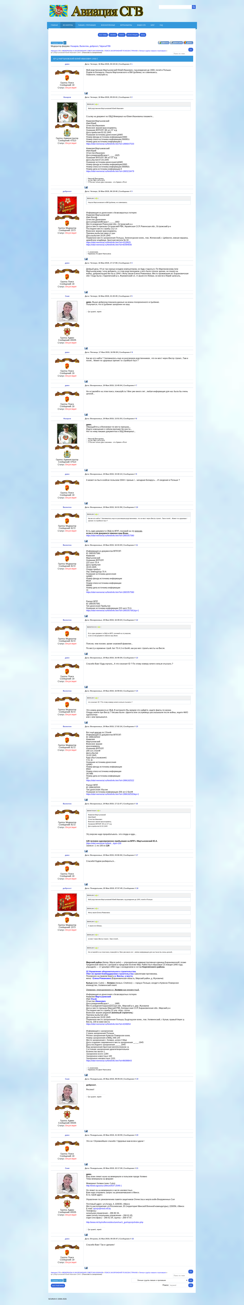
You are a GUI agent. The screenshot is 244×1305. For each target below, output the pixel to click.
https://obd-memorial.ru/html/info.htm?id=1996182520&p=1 (112, 794)
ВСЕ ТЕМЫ (103, 35)
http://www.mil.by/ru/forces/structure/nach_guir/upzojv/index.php (114, 1222)
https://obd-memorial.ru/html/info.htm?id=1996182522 (110, 780)
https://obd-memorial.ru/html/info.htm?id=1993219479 (110, 171)
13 (137, 658)
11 (137, 545)
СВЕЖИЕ (113, 35)
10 (137, 507)
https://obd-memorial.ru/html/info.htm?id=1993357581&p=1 (112, 610)
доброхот (94, 46)
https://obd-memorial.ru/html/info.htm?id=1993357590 (110, 535)
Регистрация (132, 35)
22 (133, 1239)
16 (137, 804)
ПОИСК (121, 35)
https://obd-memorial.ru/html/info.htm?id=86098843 (109, 1061)
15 (137, 726)
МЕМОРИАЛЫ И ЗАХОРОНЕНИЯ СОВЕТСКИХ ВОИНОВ (82, 51)
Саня (67, 296)
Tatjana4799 (104, 46)
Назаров (74, 46)
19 (137, 1079)
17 (137, 855)
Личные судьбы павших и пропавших (152, 51)
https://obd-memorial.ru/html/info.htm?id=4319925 (108, 242)
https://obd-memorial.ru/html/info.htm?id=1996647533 (110, 144)
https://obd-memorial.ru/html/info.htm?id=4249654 (108, 1024)
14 (137, 691)
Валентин (84, 46)
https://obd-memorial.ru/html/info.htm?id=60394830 (109, 245)
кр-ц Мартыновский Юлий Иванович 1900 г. (66, 52)
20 (137, 1135)
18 (137, 888)
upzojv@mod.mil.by (102, 1208)
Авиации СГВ (55, 51)
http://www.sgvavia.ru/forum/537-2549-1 (104, 1186)
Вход (143, 35)
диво (67, 64)
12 (137, 620)
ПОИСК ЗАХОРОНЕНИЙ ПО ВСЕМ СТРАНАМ (121, 51)
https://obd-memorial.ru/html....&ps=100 (103, 843)
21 (137, 1168)
